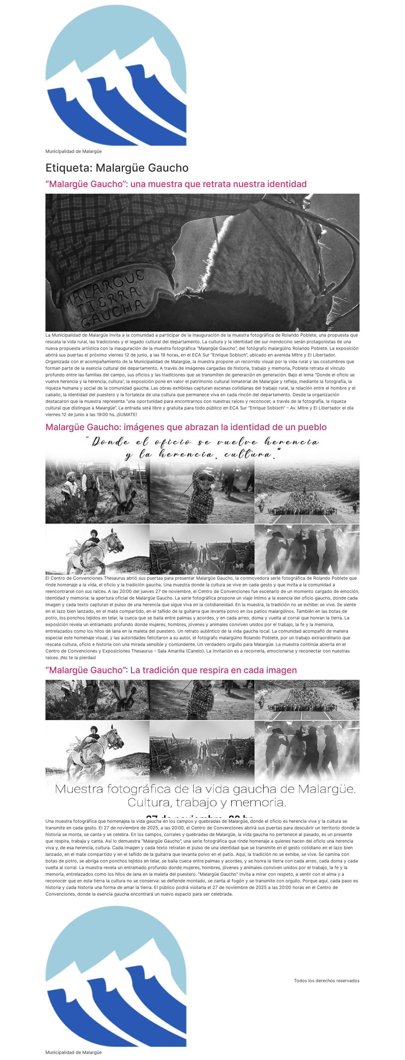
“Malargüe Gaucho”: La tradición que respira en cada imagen (171, 670)
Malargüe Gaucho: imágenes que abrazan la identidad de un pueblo (186, 427)
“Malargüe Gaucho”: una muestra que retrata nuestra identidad (176, 184)
